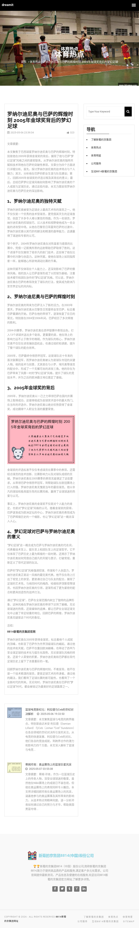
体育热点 (96, 147)
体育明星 (96, 155)
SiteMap (129, 921)
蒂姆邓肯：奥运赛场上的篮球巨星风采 (48, 764)
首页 (23, 61)
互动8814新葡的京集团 (104, 171)
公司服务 (96, 163)
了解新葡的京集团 (101, 139)
